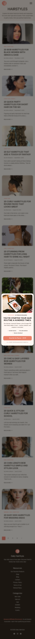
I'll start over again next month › (17, 342)
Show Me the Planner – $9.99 (17, 338)
